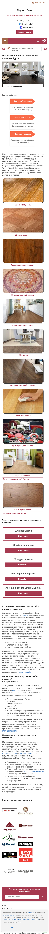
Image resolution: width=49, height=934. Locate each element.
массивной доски (9, 754)
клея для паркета (9, 731)
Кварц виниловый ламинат (22, 385)
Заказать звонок (25, 32)
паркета (25, 615)
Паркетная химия (23, 415)
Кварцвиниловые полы (23, 325)
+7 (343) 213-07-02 (25, 20)
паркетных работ (25, 672)
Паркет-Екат (24, 10)
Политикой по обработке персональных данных (21, 919)
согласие (31, 913)
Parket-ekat (28, 27)
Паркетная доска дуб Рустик (16, 479)
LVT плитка (23, 355)
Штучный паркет (22, 235)
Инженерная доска (22, 510)
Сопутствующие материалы (23, 445)
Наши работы (7, 909)
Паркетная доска (22, 476)
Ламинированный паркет (22, 265)
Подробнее (23, 536)
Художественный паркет (22, 295)
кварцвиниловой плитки (34, 771)
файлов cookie (8, 915)
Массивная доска (23, 205)
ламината (16, 690)
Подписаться (42, 897)
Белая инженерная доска (14, 513)
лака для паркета (27, 754)
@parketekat (27, 24)
